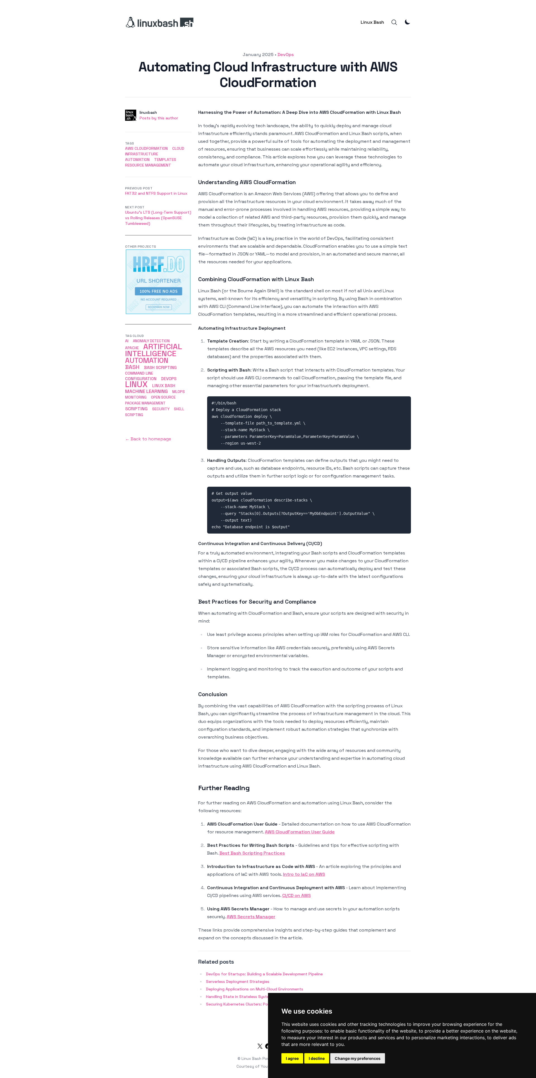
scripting (136, 409)
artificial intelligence (153, 350)
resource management (148, 165)
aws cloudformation (146, 148)
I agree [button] (292, 1058)
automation (137, 159)
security (160, 409)
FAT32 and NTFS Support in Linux (156, 193)
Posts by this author (159, 117)
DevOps (285, 54)
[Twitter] (260, 1047)
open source (163, 397)
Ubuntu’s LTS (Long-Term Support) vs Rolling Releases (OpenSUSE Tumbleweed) (158, 218)
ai (126, 340)
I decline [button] (317, 1058)
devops (168, 378)
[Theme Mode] (407, 21)
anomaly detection (151, 341)
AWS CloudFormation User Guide (300, 832)
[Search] (394, 22)
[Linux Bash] (159, 22)
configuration (141, 378)
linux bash (163, 385)
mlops (178, 391)
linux (136, 384)
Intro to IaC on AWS (304, 874)
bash (132, 367)
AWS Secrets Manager (251, 917)
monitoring (136, 397)
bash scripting (160, 367)
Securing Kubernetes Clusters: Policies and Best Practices (260, 1004)
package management (145, 403)
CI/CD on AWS (296, 895)
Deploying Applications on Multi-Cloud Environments (254, 989)
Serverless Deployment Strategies (237, 981)
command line (139, 373)
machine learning (146, 391)
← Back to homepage (148, 439)
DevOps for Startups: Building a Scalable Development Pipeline (264, 973)
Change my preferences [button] (358, 1058)
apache (132, 348)
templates (165, 159)
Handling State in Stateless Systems (240, 996)
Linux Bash (372, 22)
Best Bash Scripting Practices (252, 853)
